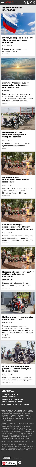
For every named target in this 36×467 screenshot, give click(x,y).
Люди (4, 103)
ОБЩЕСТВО (6, 195)
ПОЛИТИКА (6, 54)
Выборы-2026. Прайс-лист (11, 402)
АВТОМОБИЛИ (7, 382)
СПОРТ (4, 148)
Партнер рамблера (17, 458)
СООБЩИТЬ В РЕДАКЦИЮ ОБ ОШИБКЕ (15, 404)
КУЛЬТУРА (6, 243)
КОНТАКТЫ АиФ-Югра (9, 394)
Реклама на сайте (8, 397)
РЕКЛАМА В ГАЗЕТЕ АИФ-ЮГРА (12, 399)
